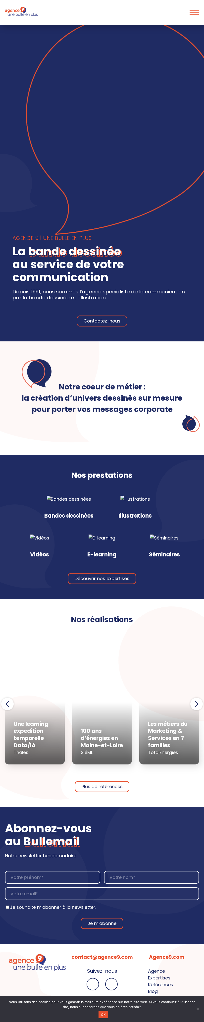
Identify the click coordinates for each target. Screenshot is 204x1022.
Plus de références (102, 786)
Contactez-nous (102, 321)
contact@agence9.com (102, 957)
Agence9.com (167, 957)
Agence (156, 971)
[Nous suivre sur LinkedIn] (111, 984)
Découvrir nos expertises (102, 578)
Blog (153, 991)
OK (103, 1015)
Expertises (159, 978)
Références (160, 984)
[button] (7, 704)
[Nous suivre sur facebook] (93, 984)
